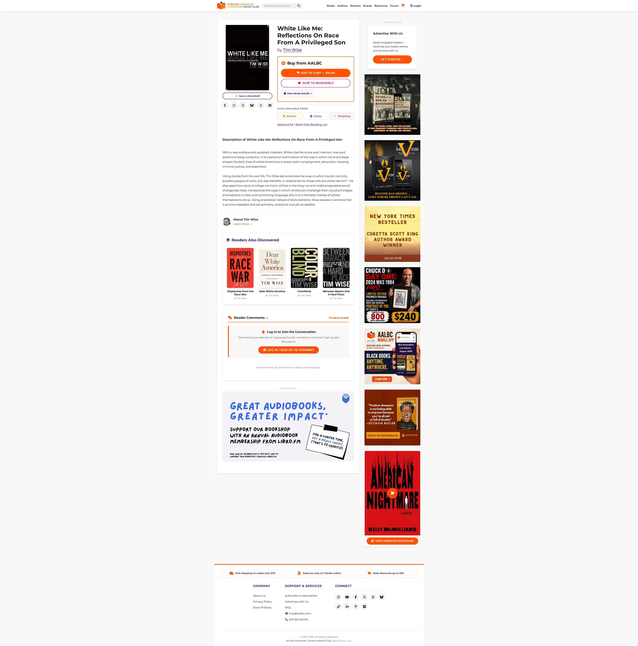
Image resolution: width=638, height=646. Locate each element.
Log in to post (340, 317)
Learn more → (243, 223)
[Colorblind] (304, 269)
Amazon (291, 116)
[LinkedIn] (347, 606)
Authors (342, 5)
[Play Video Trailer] (392, 493)
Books (331, 5)
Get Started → (392, 59)
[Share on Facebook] (224, 105)
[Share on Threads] (242, 105)
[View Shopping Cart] (403, 6)
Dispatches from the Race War (240, 293)
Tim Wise (292, 49)
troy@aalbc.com (299, 613)
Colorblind (304, 291)
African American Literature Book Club (308, 640)
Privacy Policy (262, 601)
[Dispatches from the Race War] (240, 269)
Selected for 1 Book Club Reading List (302, 124)
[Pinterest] (355, 606)
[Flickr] (364, 606)
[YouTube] (347, 597)
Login (417, 5)
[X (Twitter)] (364, 597)
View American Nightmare (394, 540)
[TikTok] (338, 606)
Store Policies (262, 607)
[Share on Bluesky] (251, 105)
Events (367, 5)
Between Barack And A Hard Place (336, 293)
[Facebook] (355, 597)
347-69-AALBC (298, 619)
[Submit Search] (298, 6)
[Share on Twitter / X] (260, 105)
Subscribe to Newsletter (301, 595)
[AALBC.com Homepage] (238, 6)
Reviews (355, 5)
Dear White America (272, 291)
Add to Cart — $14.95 (317, 72)
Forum (394, 5)
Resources (381, 5)
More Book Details (298, 93)
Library (318, 116)
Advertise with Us (297, 601)
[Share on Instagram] (233, 105)
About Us (259, 595)
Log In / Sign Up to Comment (290, 350)
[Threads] (373, 597)
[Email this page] (269, 105)
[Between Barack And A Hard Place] (336, 269)
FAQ (288, 607)
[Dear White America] (272, 269)
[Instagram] (338, 597)
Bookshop (344, 116)
